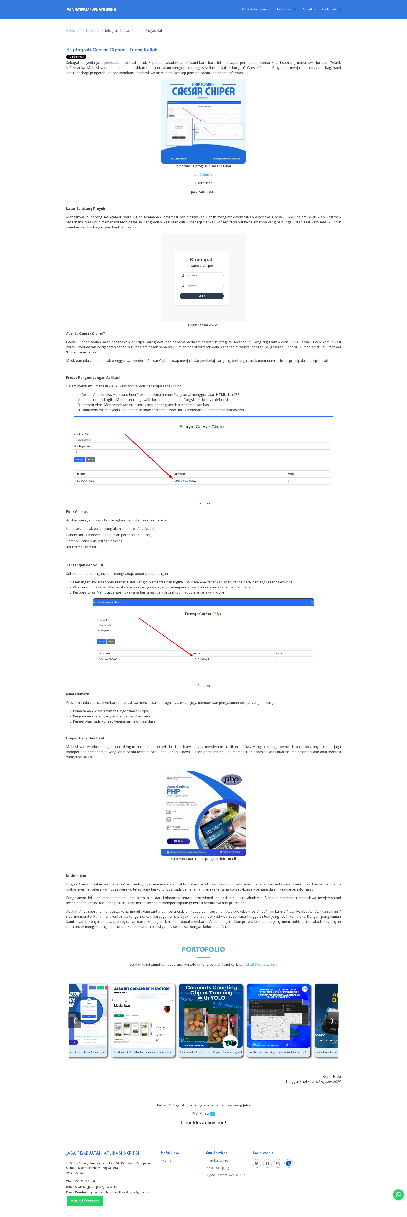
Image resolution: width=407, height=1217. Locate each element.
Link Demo (204, 174)
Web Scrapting (219, 1167)
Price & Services (254, 9)
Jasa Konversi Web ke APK (227, 1175)
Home (71, 30)
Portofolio (329, 9)
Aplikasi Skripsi (219, 1160)
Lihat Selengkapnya (261, 964)
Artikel (307, 9)
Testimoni (284, 9)
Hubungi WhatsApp (85, 1200)
